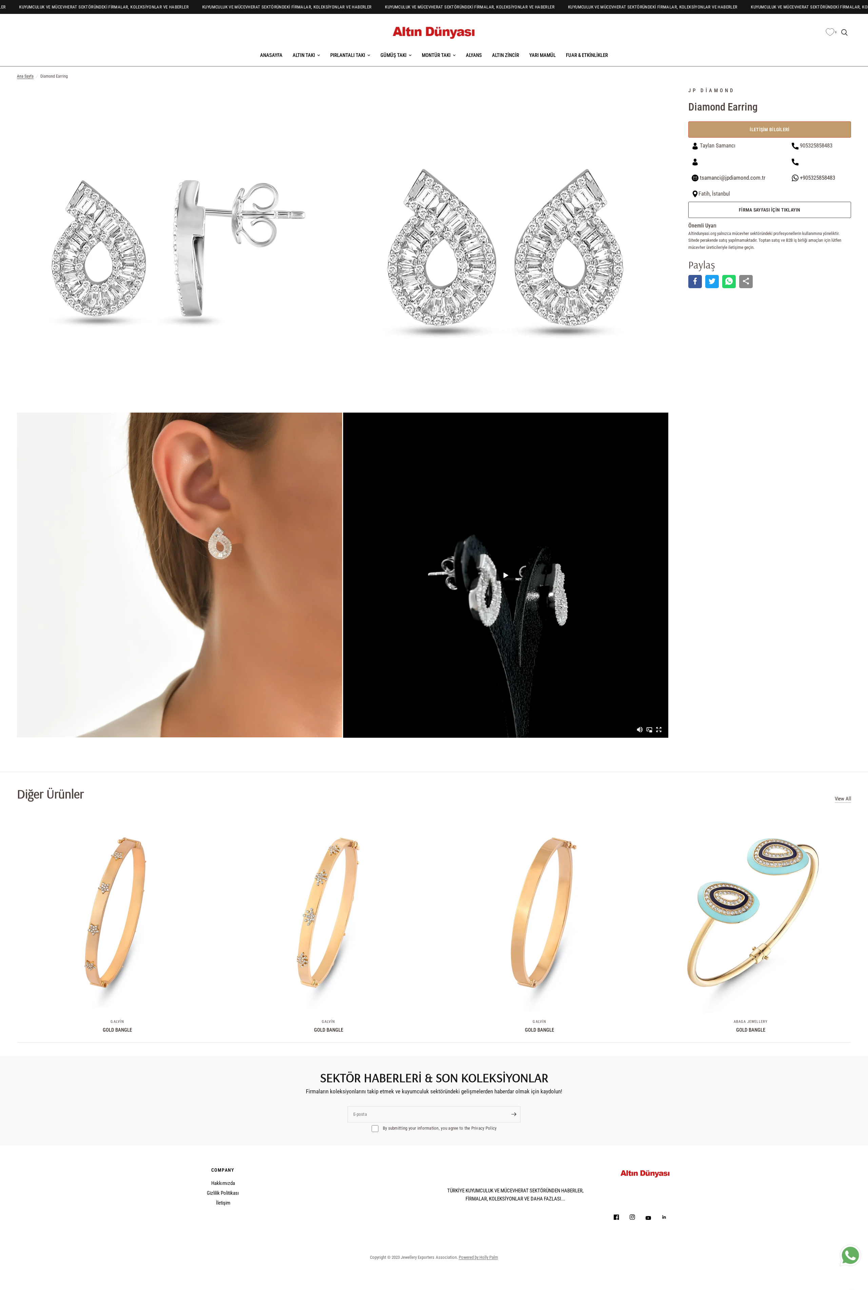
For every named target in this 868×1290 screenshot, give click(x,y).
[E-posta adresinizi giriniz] (513, 1114)
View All (843, 799)
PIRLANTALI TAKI (347, 55)
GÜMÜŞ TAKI (393, 55)
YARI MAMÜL (542, 55)
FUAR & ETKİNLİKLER (587, 55)
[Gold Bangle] (117, 912)
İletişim (223, 1203)
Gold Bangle (117, 1030)
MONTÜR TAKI (436, 55)
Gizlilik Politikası (223, 1193)
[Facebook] (621, 1217)
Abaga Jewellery (751, 1021)
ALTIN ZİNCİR (505, 55)
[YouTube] (653, 1217)
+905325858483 (816, 177)
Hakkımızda (223, 1183)
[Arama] (844, 32)
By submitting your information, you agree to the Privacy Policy (439, 1128)
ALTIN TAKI (304, 55)
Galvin (117, 1021)
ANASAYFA (271, 55)
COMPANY (223, 1170)
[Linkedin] (669, 1217)
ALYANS (474, 55)
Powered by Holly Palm (478, 1257)
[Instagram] (637, 1217)
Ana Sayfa (25, 76)
